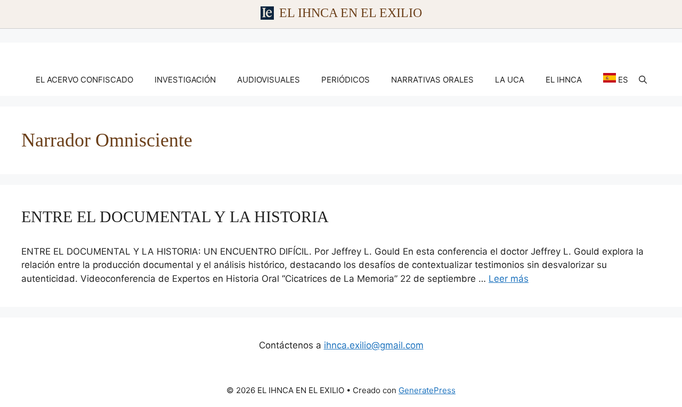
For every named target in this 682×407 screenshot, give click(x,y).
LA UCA (509, 80)
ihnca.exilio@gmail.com (374, 345)
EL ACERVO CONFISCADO (84, 80)
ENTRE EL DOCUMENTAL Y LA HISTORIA (175, 216)
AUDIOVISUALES (268, 80)
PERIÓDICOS (345, 80)
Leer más (509, 278)
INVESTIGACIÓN (185, 80)
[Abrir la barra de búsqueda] (642, 80)
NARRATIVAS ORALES (432, 80)
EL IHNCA (564, 80)
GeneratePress (427, 390)
